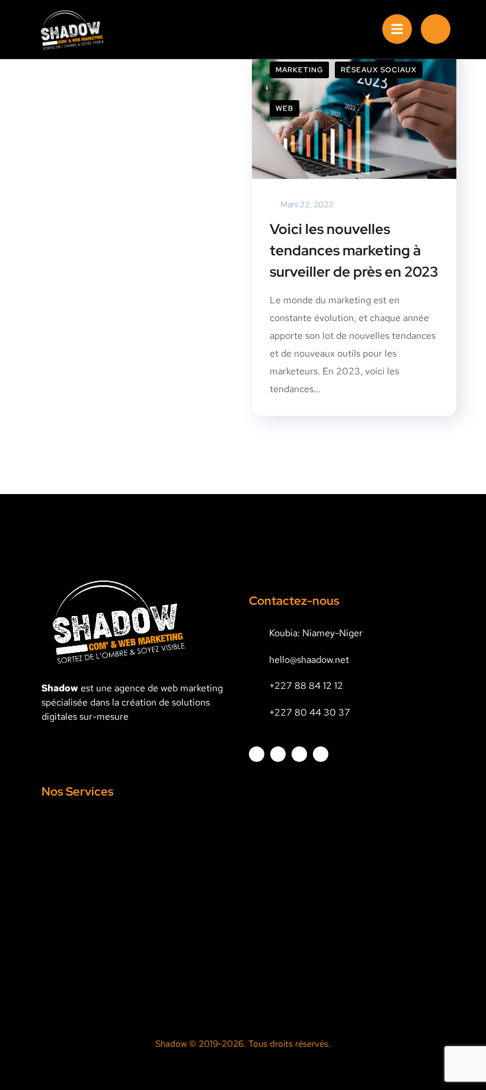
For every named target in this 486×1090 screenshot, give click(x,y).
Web (284, 108)
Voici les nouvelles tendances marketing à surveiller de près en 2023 (354, 250)
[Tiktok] (320, 754)
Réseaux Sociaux (379, 70)
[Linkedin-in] (278, 754)
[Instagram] (299, 754)
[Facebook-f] (256, 754)
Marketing (299, 70)
